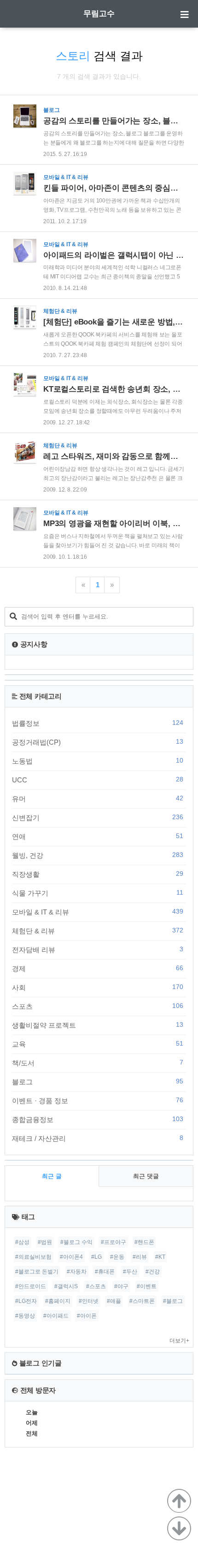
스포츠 (97, 1006)
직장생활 (97, 874)
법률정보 (97, 723)
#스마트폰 (142, 1301)
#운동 (117, 1257)
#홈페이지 (57, 1301)
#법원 (45, 1242)
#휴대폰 (105, 1271)
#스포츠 (96, 1286)
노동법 (97, 761)
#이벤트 (147, 1286)
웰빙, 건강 (97, 855)
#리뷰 (140, 1257)
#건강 (153, 1271)
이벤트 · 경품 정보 (97, 1100)
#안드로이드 (30, 1286)
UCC (97, 779)
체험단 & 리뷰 (97, 930)
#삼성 (22, 1242)
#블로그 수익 (76, 1242)
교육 (97, 1044)
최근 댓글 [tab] (146, 1176)
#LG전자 (26, 1301)
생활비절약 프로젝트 (97, 1025)
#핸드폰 (144, 1242)
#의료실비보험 (33, 1257)
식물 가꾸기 (97, 893)
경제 (97, 968)
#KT (160, 1257)
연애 (97, 836)
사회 (97, 987)
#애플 (114, 1301)
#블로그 (173, 1301)
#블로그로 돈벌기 (36, 1271)
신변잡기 (97, 817)
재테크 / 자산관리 (97, 1138)
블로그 (97, 1081)
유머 (97, 798)
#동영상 (25, 1316)
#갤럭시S (66, 1286)
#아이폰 (87, 1316)
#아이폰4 (71, 1257)
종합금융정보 (97, 1119)
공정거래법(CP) (97, 742)
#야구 (121, 1286)
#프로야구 (113, 1242)
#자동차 (77, 1271)
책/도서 (97, 1063)
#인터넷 (89, 1301)
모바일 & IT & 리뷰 (97, 912)
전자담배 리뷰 (97, 949)
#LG (96, 1257)
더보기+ (179, 1340)
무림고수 (99, 13)
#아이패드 (56, 1316)
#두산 (130, 1271)
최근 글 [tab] (52, 1176)
